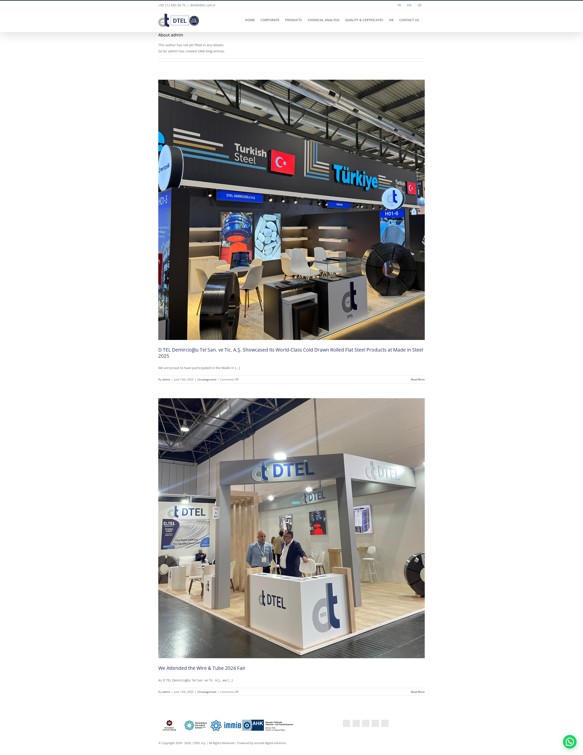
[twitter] (385, 723)
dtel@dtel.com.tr (203, 5)
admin (166, 379)
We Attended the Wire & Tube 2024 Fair (201, 668)
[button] (570, 742)
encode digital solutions (270, 743)
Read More (418, 379)
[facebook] (365, 723)
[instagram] (356, 723)
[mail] (375, 723)
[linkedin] (346, 723)
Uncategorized (206, 379)
